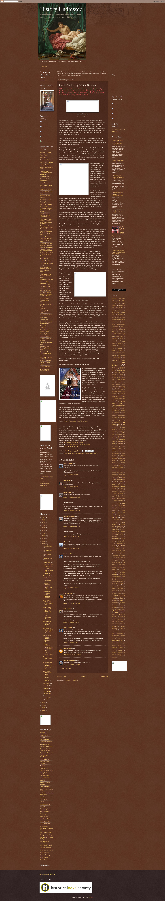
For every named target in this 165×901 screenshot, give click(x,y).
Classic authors (119, 336)
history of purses (118, 619)
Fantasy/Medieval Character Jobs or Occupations (45, 215)
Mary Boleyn (120, 444)
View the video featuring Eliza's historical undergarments (46, 483)
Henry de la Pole (118, 389)
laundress (114, 626)
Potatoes (121, 481)
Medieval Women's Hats (46, 279)
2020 (43, 522)
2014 (43, 538)
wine (120, 655)
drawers (116, 604)
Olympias (114, 474)
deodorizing (122, 602)
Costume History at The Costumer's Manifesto (46, 244)
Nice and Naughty (45, 804)
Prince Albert (115, 483)
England (120, 369)
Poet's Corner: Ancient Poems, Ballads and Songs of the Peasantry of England (46, 221)
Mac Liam (120, 438)
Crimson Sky (115, 341)
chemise (119, 593)
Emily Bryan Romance (46, 753)
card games (120, 591)
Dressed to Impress (117, 350)
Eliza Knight (67, 648)
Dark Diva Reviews (45, 744)
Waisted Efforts (44, 852)
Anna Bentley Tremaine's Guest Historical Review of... (47, 594)
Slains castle (120, 533)
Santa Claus (120, 514)
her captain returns (120, 609)
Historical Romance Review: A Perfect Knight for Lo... (47, 586)
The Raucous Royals (46, 832)
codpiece (120, 598)
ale (119, 585)
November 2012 (47, 550)
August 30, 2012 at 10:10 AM (71, 510)
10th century (114, 298)
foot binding (114, 607)
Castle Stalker (67, 453)
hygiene (121, 624)
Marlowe (113, 444)
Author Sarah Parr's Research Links (45, 330)
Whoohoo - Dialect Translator (45, 196)
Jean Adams (43, 780)
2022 (43, 517)
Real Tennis (114, 491)
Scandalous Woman (45, 819)
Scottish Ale (115, 522)
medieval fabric (120, 636)
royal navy (114, 652)
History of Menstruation (118, 407)
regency (120, 650)
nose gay (118, 643)
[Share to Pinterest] (93, 451)
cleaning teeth (120, 597)
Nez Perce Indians (117, 469)
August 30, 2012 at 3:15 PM (71, 548)
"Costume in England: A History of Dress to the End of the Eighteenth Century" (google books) (46, 250)
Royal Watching (116, 508)
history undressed (116, 623)
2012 (43, 544)
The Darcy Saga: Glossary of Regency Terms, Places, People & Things (46, 209)
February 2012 (47, 693)
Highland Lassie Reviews (44, 762)
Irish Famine (122, 419)
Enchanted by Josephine (44, 756)
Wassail (123, 576)
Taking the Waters (121, 541)
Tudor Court (120, 565)
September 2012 (48, 558)
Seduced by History (45, 823)
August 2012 (47, 562)
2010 (43, 705)
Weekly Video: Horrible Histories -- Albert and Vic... (47, 638)
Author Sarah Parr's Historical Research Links (45, 275)
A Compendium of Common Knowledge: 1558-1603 (46, 172)
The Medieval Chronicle (46, 162)
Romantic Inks (44, 816)
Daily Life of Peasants (46, 189)
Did (117, 346)
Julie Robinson (67, 593)
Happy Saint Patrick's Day (117, 382)
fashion (121, 605)
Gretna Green (119, 381)
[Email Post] (82, 451)
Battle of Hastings (121, 324)
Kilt (119, 424)
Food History (121, 370)
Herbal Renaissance (45, 183)
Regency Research (45, 202)
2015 (43, 536)
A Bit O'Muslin (44, 733)
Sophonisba (114, 536)
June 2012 (46, 683)
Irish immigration (115, 422)
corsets (121, 600)
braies (121, 590)
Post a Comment (66, 668)
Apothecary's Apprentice (117, 315)
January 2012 (47, 698)
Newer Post (61, 676)
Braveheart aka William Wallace (48, 653)
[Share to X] (90, 451)
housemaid (114, 624)
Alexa (65, 542)
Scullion (113, 527)
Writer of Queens (44, 860)
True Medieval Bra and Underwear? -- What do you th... (48, 665)
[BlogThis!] (88, 451)
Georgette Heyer (117, 375)
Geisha (121, 374)
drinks (122, 604)
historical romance (119, 611)
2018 (43, 528)
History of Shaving (116, 408)
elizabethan (114, 605)
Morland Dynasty (121, 463)
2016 (43, 533)
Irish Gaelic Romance (118, 420)
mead (122, 628)
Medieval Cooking (117, 450)
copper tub (114, 600)
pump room (120, 649)
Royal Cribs (43, 157)
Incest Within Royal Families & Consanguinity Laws (117, 194)
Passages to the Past (46, 160)
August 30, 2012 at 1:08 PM (71, 536)
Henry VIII (122, 388)
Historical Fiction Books (46, 770)
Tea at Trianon (44, 155)
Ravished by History (45, 809)
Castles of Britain (45, 366)
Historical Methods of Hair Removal (118, 161)
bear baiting (120, 588)
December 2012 (47, 546)
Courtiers (114, 340)
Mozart (42, 801)
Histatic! (42, 765)
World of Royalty (44, 857)
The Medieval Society (46, 204)
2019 (43, 525)
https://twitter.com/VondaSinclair (73, 442)
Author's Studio (44, 735)
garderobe (121, 607)
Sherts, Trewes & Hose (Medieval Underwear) (46, 289)
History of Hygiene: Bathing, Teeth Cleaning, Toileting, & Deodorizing (117, 143)
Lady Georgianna (44, 786)
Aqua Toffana (115, 317)
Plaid (115, 481)
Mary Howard (115, 446)
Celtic (121, 331)
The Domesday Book (46, 314)
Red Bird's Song (118, 493)
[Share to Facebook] (91, 451)
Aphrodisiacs (120, 314)
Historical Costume (45, 336)
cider (124, 593)
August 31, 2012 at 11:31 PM (71, 642)
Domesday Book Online (46, 334)
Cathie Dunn (67, 608)
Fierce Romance (44, 759)
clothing (114, 598)
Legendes (114, 432)
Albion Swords (44, 258)
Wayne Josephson (118, 578)
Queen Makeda (115, 486)
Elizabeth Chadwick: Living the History (45, 749)
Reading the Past (45, 811)
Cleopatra (114, 338)
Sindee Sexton (44, 826)
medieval (114, 630)
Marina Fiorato (120, 443)
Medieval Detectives (117, 451)
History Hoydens (44, 775)
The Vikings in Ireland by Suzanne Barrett (47, 624)
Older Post (104, 676)
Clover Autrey (67, 492)
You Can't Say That (45, 152)
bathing (113, 588)
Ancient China (115, 312)
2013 (43, 541)
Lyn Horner (66, 480)
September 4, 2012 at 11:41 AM (72, 654)
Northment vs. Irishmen (117, 470)
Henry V (115, 388)
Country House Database (44, 326)
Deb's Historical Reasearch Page (44, 369)
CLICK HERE (43, 80)
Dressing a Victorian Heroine (118, 352)
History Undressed (61, 9)
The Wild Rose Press (46, 845)
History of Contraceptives (118, 405)
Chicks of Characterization (44, 738)
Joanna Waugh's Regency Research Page (45, 348)
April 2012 (46, 688)
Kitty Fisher (116, 427)
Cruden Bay (120, 343)
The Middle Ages (44, 298)
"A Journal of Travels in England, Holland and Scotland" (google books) (46, 239)
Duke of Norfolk (121, 355)
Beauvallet (115, 326)
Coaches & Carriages (46, 741)
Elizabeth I (114, 367)
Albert (113, 309)
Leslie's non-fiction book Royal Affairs (46, 793)
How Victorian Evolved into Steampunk (47, 617)
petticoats (121, 647)
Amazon (66, 421)
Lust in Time (43, 799)
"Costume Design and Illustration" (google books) (46, 233)
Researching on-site (116, 502)
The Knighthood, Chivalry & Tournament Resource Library (46, 227)
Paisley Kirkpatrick (69, 516)
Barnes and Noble (75, 421)
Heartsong (122, 386)
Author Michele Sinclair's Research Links (45, 353)
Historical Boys (44, 768)
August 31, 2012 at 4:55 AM (71, 622)
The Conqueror (121, 552)
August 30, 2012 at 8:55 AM (71, 475)
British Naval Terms (45, 199)
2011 (43, 702)
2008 (43, 710)
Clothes (121, 338)
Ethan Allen (114, 370)
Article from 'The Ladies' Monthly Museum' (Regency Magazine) (46, 359)
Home (44, 66)
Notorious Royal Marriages (117, 472)
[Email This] (86, 451)
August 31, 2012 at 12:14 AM (71, 603)
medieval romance (117, 640)
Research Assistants (118, 500)
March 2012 (46, 691)
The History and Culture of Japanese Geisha (118, 177)
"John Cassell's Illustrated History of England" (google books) (45, 269)
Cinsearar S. (117, 334)
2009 (43, 708)
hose (122, 623)
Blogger (91, 897)
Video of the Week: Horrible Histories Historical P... (48, 571)
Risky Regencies (44, 814)
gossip (113, 609)
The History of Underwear (119, 555)
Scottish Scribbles (45, 821)
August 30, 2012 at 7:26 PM (71, 588)
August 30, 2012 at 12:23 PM (71, 526)
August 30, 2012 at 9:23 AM (71, 487)
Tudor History (43, 317)
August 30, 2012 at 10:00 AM (71, 497)
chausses (114, 593)
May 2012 (46, 685)
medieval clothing (115, 635)
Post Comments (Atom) (71, 680)
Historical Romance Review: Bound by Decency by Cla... (48, 647)
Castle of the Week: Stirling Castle (47, 658)
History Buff (43, 773)
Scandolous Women (117, 515)
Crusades (114, 345)
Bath (118, 321)
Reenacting (114, 495)
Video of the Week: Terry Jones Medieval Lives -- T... (48, 602)
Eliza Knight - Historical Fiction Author (118, 130)
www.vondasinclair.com (71, 446)
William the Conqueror (117, 583)
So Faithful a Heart (117, 534)
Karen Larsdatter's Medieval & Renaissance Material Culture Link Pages (46, 284)
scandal (120, 652)
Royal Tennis (122, 507)
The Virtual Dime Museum (44, 842)
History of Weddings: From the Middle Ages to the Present (118, 252)
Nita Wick (42, 806)
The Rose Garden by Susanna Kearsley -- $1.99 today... (48, 578)
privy (113, 649)
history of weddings (117, 621)
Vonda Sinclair (94, 453)
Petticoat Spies (121, 479)
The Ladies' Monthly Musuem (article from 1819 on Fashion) (46, 294)
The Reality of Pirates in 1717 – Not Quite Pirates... (48, 631)
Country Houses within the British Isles (46, 322)
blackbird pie (114, 590)
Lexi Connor (43, 797)
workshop (114, 657)
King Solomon (122, 425)
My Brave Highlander (78, 453)
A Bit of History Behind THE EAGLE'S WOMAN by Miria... (47, 610)
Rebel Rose (122, 491)
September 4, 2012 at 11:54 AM (72, 665)
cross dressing (115, 602)
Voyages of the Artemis (46, 850)
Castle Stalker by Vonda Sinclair (48, 565)
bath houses (120, 586)
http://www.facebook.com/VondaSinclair (78, 444)
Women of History (45, 855)
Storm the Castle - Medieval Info (45, 179)
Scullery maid (120, 526)
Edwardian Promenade (46, 746)
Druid (114, 353)
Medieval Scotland (45, 165)
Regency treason (121, 498)
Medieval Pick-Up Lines (46, 261)
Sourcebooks (115, 538)
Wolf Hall (114, 585)
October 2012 (47, 554)
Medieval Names (44, 176)
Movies (115, 465)
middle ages (115, 642)
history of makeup (121, 617)
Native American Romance (117, 467)
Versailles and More (45, 847)
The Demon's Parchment (119, 553)
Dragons (120, 348)
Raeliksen (120, 489)
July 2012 (46, 680)
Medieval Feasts (115, 453)
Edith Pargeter (116, 360)
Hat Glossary (43, 308)
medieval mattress (117, 638)
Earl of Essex (117, 357)
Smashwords (84, 421)
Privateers (120, 484)
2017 (43, 530)
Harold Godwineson (116, 384)
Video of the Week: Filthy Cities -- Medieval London (47, 674)
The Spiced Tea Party (46, 835)
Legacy (121, 431)
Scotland (86, 453)
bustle (113, 591)
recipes (113, 650)
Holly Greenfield (44, 777)
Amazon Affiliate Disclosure (47, 874)
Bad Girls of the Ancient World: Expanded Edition (118, 319)
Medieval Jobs (44, 319)
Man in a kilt (115, 439)
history (116, 612)
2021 (43, 520)
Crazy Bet (120, 340)
